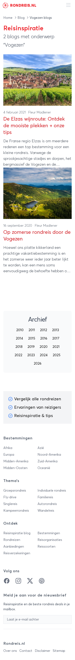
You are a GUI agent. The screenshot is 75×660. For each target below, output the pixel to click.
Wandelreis (46, 510)
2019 (31, 346)
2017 (55, 338)
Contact (25, 650)
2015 (31, 338)
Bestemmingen (49, 533)
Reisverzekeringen (16, 553)
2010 (20, 330)
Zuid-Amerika (48, 461)
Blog (21, 17)
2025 (56, 355)
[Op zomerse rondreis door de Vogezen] (37, 193)
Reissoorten (46, 546)
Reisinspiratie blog (16, 533)
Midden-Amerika (15, 461)
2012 (43, 330)
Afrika (7, 448)
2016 (43, 338)
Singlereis (10, 504)
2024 (44, 355)
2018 (18, 346)
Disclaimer (42, 650)
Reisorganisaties (50, 540)
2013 (55, 330)
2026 (37, 363)
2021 (56, 346)
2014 (19, 338)
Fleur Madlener (39, 112)
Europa (8, 454)
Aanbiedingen (13, 546)
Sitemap (59, 650)
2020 (44, 346)
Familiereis (45, 497)
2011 (32, 330)
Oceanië (44, 468)
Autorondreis (47, 504)
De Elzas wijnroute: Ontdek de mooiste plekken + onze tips (34, 126)
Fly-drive (9, 497)
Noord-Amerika (49, 454)
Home (8, 17)
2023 (31, 355)
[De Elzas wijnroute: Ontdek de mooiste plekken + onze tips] (37, 80)
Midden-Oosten (15, 468)
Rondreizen (11, 540)
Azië (41, 448)
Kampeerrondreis (16, 510)
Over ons (10, 650)
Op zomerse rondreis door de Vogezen (37, 236)
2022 (18, 355)
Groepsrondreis (14, 490)
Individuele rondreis (52, 490)
